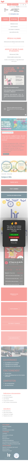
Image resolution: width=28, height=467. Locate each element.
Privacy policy (14, 242)
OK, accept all (14, 234)
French (17, 6)
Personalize (14, 240)
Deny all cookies (14, 237)
